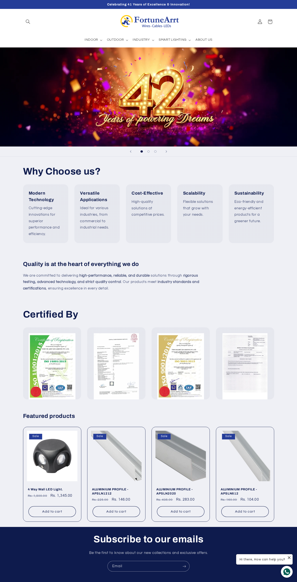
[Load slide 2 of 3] (148, 151)
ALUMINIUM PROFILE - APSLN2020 (174, 491)
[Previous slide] (130, 151)
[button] (28, 22)
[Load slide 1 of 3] (141, 151)
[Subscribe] (184, 566)
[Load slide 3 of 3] (155, 151)
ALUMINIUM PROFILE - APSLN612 (239, 491)
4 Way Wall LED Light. (45, 489)
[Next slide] (166, 151)
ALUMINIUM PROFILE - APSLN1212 (110, 491)
